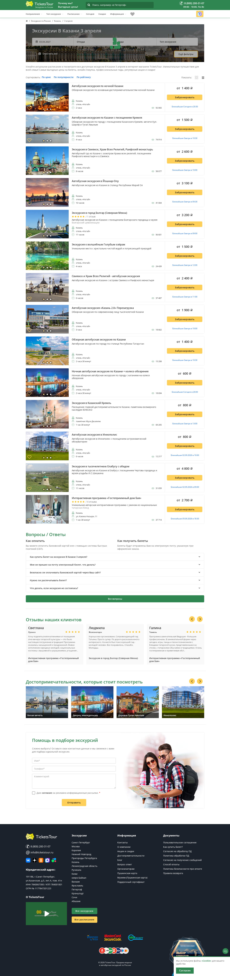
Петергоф (77, 889)
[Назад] (192, 619)
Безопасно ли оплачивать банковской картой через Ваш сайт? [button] (65, 572)
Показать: (186, 77)
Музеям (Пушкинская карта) (132, 877)
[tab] (115, 557)
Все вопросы (115, 598)
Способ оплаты (171, 864)
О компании (123, 846)
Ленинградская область (84, 865)
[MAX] (47, 860)
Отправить (74, 802)
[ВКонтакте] (28, 860)
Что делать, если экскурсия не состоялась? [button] (54, 588)
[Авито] (53, 860)
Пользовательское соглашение (180, 842)
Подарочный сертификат (131, 881)
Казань (75, 862)
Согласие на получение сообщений (182, 860)
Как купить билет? (173, 846)
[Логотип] (39, 3)
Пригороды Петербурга (84, 858)
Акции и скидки (125, 851)
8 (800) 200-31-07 (40, 846)
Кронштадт (78, 893)
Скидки (102, 14)
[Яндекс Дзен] (34, 860)
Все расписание (84, 919)
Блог (119, 860)
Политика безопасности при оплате (182, 868)
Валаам (76, 881)
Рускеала (76, 869)
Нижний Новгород (81, 854)
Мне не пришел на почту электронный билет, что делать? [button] (62, 564)
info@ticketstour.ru (39, 852)
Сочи (74, 897)
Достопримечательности (130, 855)
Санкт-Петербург (81, 842)
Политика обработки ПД (176, 855)
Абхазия (76, 901)
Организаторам (125, 868)
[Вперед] (200, 619)
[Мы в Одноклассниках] (41, 860)
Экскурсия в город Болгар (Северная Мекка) (113, 658)
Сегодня (90, 14)
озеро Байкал (79, 877)
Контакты (122, 842)
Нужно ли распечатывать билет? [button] (48, 580)
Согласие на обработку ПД (177, 851)
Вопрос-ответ (124, 864)
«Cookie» (206, 960)
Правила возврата (173, 873)
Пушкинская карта (127, 873)
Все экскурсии (84, 910)
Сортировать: (33, 77)
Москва (76, 846)
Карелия (76, 850)
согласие (47, 792)
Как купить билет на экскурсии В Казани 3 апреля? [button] (58, 556)
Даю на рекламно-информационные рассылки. (68, 792)
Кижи (74, 873)
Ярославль (77, 885)
